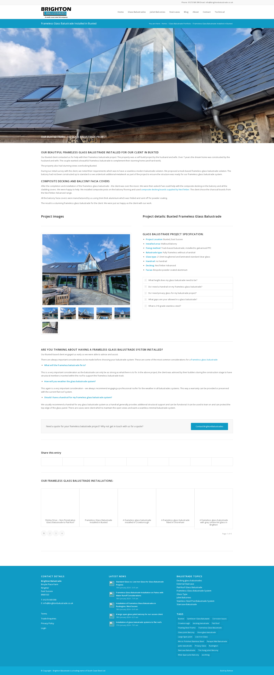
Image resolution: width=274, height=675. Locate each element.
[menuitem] (121, 12)
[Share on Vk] (179, 462)
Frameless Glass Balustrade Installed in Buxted (68, 23)
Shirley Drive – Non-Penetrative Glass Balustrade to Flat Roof (60, 521)
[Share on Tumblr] (158, 462)
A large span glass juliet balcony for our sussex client (139, 614)
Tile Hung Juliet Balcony (208, 650)
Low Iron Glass (201, 637)
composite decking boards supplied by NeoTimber (165, 189)
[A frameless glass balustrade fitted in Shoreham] (175, 502)
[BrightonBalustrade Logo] (56, 12)
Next (271, 85)
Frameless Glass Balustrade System (194, 590)
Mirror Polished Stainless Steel (191, 641)
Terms (44, 613)
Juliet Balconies (184, 597)
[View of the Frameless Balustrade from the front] (122, 313)
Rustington (213, 646)
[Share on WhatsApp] (94, 462)
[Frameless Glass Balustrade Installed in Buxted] (98, 502)
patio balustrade (185, 646)
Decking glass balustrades (189, 580)
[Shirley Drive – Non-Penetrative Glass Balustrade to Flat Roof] (60, 502)
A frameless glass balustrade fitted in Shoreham (175, 521)
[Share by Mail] (222, 462)
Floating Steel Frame (187, 627)
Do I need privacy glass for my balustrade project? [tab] (172, 293)
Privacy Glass (200, 646)
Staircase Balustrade (187, 604)
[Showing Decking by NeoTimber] (50, 327)
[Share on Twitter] (73, 462)
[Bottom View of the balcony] (104, 313)
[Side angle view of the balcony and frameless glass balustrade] (68, 313)
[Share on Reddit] (201, 462)
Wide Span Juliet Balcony (188, 655)
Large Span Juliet (185, 637)
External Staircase (185, 583)
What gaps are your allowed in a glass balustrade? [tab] (172, 299)
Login (43, 628)
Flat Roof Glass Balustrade (189, 587)
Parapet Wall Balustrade (217, 641)
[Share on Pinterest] (115, 462)
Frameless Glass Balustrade (210, 627)
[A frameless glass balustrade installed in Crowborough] (137, 502)
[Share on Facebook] (51, 462)
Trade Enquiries (48, 618)
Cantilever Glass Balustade (198, 618)
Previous (3, 85)
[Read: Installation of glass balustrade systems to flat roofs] (112, 624)
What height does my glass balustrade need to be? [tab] (172, 280)
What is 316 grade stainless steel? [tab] (164, 305)
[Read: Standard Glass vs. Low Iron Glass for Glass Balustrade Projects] (112, 583)
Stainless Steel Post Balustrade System (195, 601)
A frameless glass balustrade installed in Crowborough (137, 521)
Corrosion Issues (219, 618)
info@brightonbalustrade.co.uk (58, 603)
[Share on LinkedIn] (137, 462)
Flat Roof (215, 623)
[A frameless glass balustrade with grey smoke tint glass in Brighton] (214, 502)
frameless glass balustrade (204, 359)
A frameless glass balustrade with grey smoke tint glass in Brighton (214, 522)
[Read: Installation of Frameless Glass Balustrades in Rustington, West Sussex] (112, 605)
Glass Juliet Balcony (186, 632)
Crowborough (184, 623)
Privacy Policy (47, 623)
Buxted (181, 618)
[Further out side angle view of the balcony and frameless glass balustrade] (86, 269)
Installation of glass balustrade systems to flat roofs (139, 622)
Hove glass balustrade (206, 632)
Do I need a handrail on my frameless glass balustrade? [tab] (175, 286)
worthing (205, 655)
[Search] (230, 12)
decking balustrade (201, 623)
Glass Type (182, 594)
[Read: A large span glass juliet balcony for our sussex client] (112, 616)
